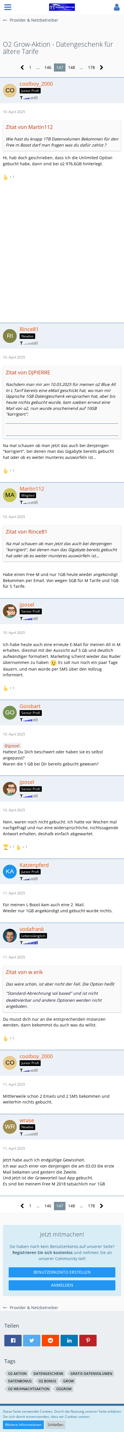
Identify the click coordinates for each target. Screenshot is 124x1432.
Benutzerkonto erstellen (62, 1272)
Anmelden (62, 1285)
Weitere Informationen (23, 1424)
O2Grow (64, 1388)
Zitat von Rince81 (26, 531)
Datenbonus (20, 1381)
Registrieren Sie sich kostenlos (42, 1252)
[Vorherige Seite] (22, 67)
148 (71, 67)
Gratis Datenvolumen (91, 1373)
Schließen (55, 1424)
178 (91, 67)
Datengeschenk (48, 1373)
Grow (68, 1381)
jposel (14, 745)
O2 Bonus (47, 1381)
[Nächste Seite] (101, 67)
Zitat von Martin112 (29, 126)
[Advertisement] (62, 251)
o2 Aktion (17, 1373)
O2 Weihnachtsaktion (28, 1388)
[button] (8, 7)
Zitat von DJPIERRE (28, 372)
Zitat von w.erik (24, 972)
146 (47, 67)
